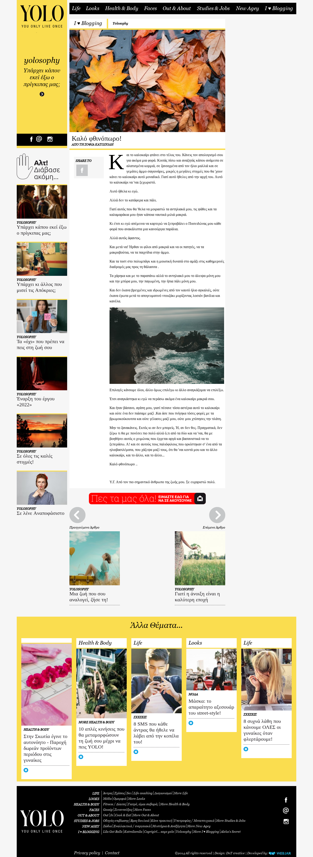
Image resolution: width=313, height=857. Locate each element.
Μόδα (107, 798)
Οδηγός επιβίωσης (116, 820)
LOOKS (94, 799)
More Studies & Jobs (230, 820)
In (111, 815)
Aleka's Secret (231, 831)
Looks (92, 8)
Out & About (177, 8)
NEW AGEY (90, 826)
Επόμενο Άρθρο (214, 527)
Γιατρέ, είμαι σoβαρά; (143, 804)
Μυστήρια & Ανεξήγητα (168, 826)
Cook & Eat (123, 815)
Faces (150, 8)
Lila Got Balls (112, 831)
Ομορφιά (119, 798)
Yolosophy (120, 23)
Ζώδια (107, 826)
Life (76, 8)
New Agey (247, 8)
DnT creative (235, 853)
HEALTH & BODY (86, 804)
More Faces (142, 809)
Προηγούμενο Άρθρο (84, 527)
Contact (112, 852)
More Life (181, 793)
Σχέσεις (120, 793)
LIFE (95, 793)
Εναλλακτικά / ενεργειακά (132, 826)
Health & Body (121, 8)
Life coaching (143, 793)
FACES (94, 810)
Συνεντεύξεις (123, 809)
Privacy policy (87, 852)
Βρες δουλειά (140, 820)
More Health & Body (175, 804)
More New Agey (199, 826)
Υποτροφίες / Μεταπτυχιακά (194, 820)
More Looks (136, 798)
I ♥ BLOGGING (88, 832)
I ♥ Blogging (279, 8)
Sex (129, 793)
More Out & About (146, 815)
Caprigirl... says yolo (159, 831)
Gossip (108, 809)
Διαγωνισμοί (163, 793)
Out (105, 815)
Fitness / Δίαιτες (114, 804)
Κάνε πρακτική (161, 820)
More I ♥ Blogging (206, 831)
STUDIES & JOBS (86, 821)
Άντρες (108, 793)
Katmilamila (133, 831)
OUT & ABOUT (88, 815)
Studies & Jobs (213, 8)
